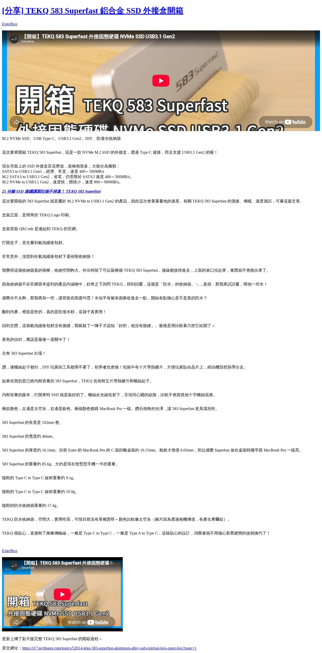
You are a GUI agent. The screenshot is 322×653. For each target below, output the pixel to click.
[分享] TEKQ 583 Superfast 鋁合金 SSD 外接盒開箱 (92, 10)
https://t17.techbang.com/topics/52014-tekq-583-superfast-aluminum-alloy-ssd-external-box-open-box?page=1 (109, 648)
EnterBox (9, 24)
